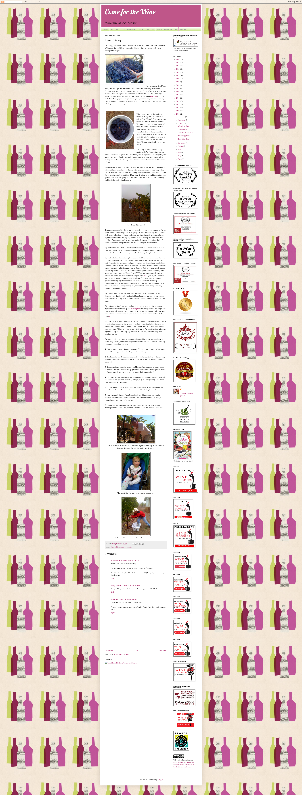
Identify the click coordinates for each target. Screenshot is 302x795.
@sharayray (135, 308)
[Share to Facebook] (140, 544)
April (180, 159)
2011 (178, 107)
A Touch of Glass (183, 126)
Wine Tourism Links (146, 29)
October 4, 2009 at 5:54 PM (130, 560)
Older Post (162, 650)
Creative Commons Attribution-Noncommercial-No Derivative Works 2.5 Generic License (184, 764)
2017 (178, 88)
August (180, 146)
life (117, 547)
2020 (178, 78)
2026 (178, 59)
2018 (178, 85)
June (179, 152)
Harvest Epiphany (183, 135)
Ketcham (153, 96)
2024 (178, 66)
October (181, 123)
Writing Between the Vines (167, 29)
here (110, 316)
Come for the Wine (130, 11)
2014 (178, 98)
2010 (178, 111)
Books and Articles (129, 29)
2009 (178, 114)
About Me (114, 29)
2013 (178, 101)
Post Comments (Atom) (122, 654)
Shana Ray (114, 599)
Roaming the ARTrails (185, 132)
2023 (178, 69)
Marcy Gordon (116, 585)
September (182, 143)
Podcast (183, 29)
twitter (126, 547)
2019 (178, 82)
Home (105, 29)
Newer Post (109, 650)
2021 (178, 75)
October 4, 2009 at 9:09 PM (128, 599)
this (145, 275)
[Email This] (133, 544)
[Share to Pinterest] (142, 544)
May (179, 156)
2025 (178, 62)
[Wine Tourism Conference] (185, 726)
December (181, 117)
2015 (178, 95)
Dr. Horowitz (115, 560)
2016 (178, 91)
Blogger (160, 780)
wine (130, 547)
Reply (113, 578)
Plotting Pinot (182, 129)
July (179, 149)
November (181, 120)
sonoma (121, 547)
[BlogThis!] (135, 544)
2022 (178, 72)
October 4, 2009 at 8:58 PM (131, 585)
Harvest (113, 547)
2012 (178, 104)
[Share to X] (138, 544)
